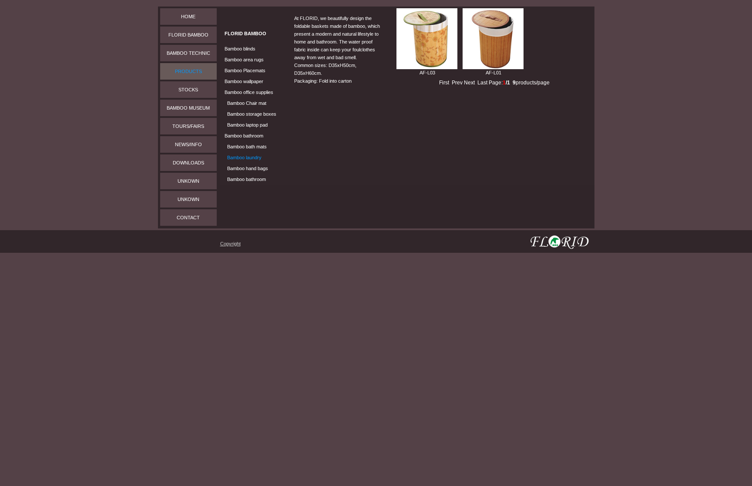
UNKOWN (188, 181)
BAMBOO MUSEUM (188, 108)
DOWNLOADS (188, 162)
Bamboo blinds (240, 48)
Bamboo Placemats (245, 70)
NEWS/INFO (188, 144)
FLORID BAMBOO (188, 34)
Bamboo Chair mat (246, 103)
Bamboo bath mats (247, 146)
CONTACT (188, 217)
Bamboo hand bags (247, 168)
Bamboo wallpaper (244, 81)
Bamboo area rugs (244, 59)
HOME (188, 16)
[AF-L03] (426, 67)
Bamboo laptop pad (247, 124)
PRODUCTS (188, 71)
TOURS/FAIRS (188, 126)
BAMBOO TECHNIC (188, 53)
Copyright (230, 243)
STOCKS (188, 89)
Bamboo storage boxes (251, 114)
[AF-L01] (493, 67)
